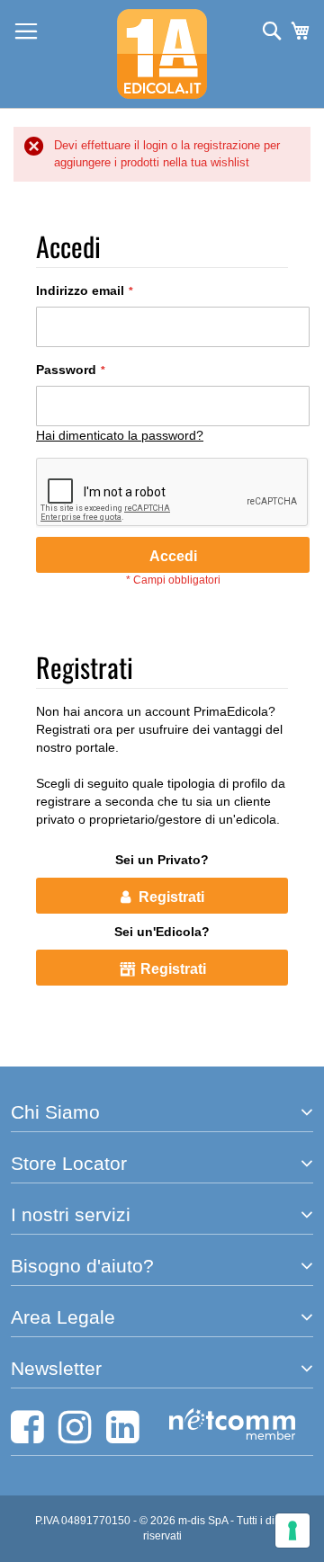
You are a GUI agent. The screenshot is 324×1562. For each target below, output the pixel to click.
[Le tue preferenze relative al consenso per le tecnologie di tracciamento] (292, 1530)
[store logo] (162, 54)
